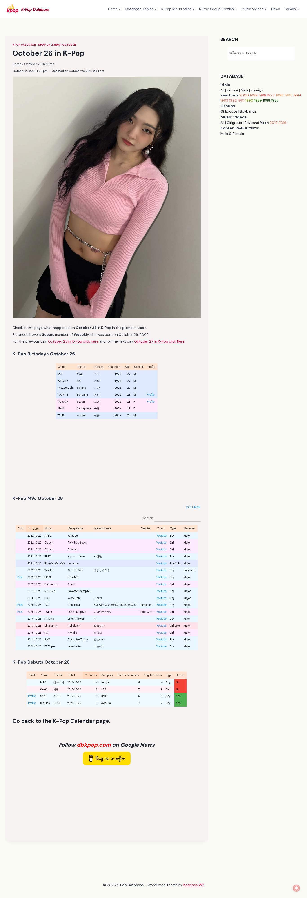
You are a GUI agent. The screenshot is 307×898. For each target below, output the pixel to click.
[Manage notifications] (296, 888)
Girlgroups (229, 111)
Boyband (252, 122)
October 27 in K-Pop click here (159, 341)
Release (189, 528)
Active (181, 675)
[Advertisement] (107, 457)
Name (44, 675)
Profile (151, 394)
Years (93, 675)
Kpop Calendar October (57, 44)
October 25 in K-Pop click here (73, 341)
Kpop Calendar (24, 44)
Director (146, 528)
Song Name (76, 528)
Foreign (257, 90)
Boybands (248, 111)
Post (21, 528)
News (275, 9)
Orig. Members (153, 675)
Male (244, 90)
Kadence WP (193, 884)
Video (160, 528)
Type (173, 528)
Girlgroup (234, 122)
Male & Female (232, 133)
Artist (48, 528)
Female (232, 90)
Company (107, 675)
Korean (58, 675)
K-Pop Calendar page (81, 721)
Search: (148, 518)
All (222, 90)
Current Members (128, 675)
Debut (71, 675)
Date (35, 528)
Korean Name (102, 528)
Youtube (161, 535)
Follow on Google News (107, 744)
